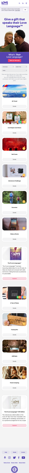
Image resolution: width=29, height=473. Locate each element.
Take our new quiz (15, 60)
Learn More (17, 10)
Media (14, 452)
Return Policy (22, 462)
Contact (23, 452)
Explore (14, 278)
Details (14, 106)
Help (6, 452)
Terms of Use (7, 462)
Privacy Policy (14, 462)
